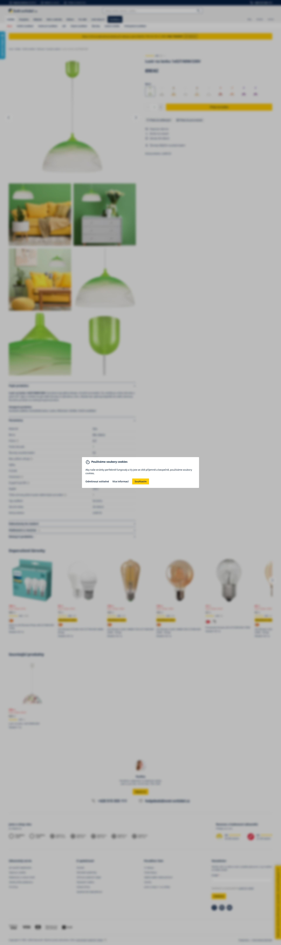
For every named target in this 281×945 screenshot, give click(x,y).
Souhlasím (141, 481)
